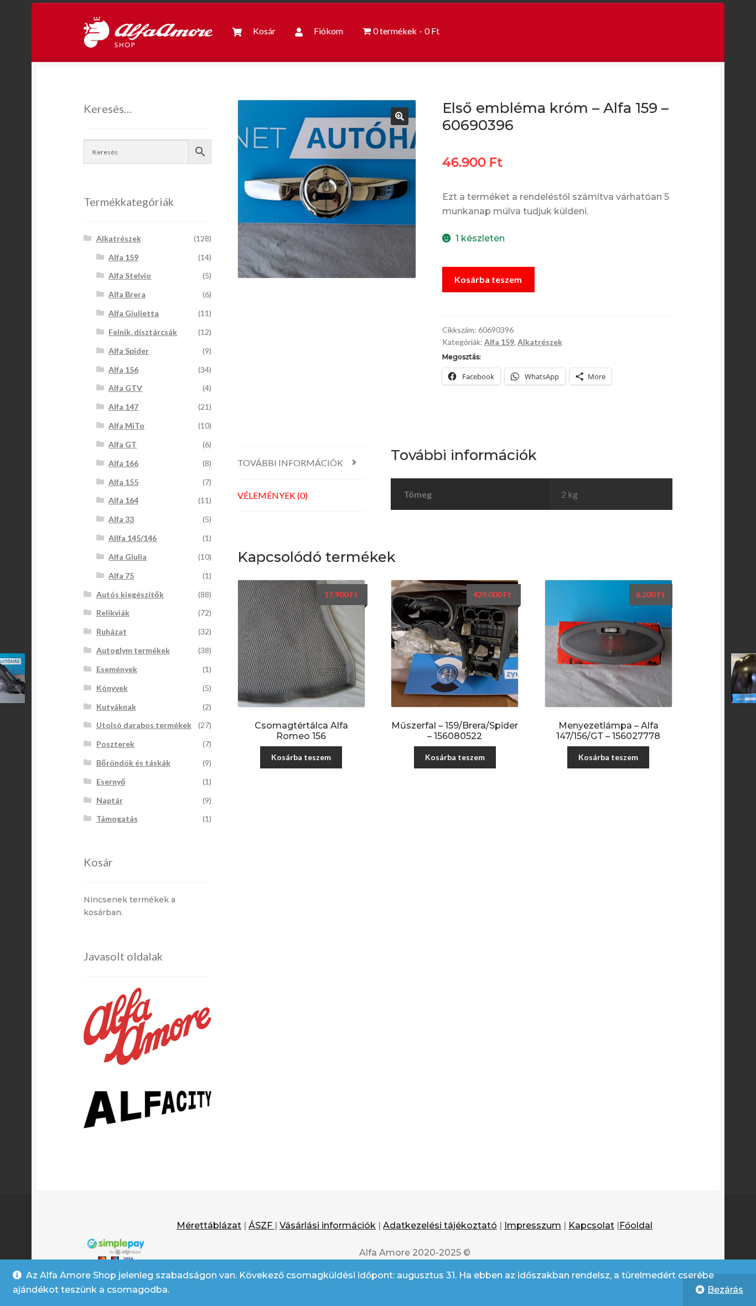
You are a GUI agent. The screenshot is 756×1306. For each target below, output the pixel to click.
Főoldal (636, 1225)
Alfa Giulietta (133, 313)
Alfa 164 (123, 500)
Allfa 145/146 (132, 538)
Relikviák (113, 612)
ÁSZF (261, 1225)
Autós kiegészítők (130, 594)
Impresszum (532, 1225)
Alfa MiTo (126, 425)
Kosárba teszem (488, 279)
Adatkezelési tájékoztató (440, 1225)
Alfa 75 (121, 575)
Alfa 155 (123, 482)
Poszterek (115, 744)
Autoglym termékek (133, 650)
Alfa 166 (123, 463)
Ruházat (111, 631)
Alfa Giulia (127, 556)
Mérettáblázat (209, 1225)
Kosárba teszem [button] (301, 757)
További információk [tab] (290, 462)
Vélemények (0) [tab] (272, 495)
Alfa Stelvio (129, 275)
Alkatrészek (539, 342)
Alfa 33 (121, 519)
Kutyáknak (116, 706)
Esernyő (111, 781)
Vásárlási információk (327, 1225)
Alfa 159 (499, 342)
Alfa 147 (123, 406)
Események (116, 669)
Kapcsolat (591, 1225)
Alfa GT (122, 444)
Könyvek (112, 688)
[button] (399, 116)
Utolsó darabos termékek (143, 725)
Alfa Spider (128, 350)
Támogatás (117, 818)
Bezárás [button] (725, 1289)
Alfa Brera (127, 294)
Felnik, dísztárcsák (142, 332)
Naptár (109, 800)
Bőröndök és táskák (133, 762)
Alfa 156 (123, 369)
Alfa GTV (125, 388)
